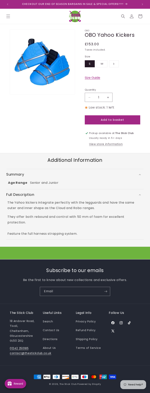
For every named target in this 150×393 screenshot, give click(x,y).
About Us (49, 348)
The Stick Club (68, 384)
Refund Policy (86, 330)
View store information (106, 144)
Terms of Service (88, 348)
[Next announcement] (142, 4)
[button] (8, 16)
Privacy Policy (86, 321)
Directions (50, 339)
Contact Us (51, 330)
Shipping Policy (87, 339)
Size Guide (92, 77)
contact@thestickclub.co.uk (30, 353)
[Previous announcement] (7, 4)
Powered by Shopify (89, 384)
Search (48, 321)
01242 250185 (19, 348)
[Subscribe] (105, 291)
